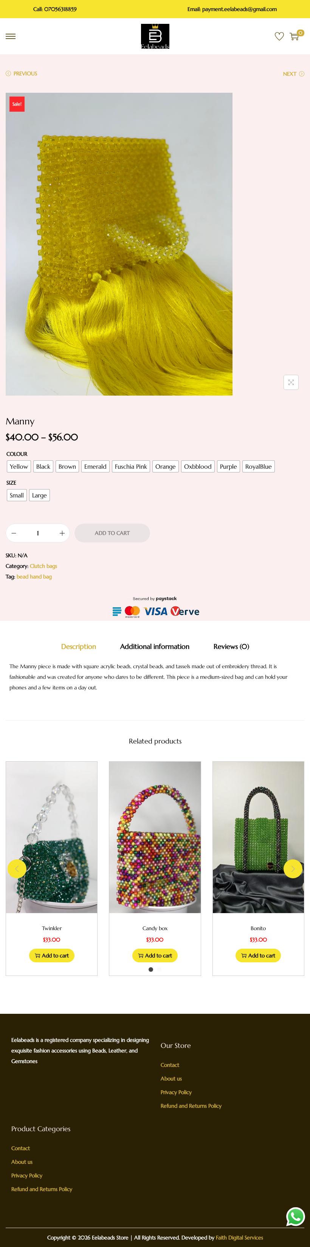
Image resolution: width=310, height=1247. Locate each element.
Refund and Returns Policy (191, 1105)
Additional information (154, 646)
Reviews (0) (231, 646)
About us (171, 1078)
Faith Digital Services (238, 1237)
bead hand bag (34, 576)
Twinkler (52, 928)
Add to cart (112, 533)
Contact (170, 1065)
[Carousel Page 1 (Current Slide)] (151, 969)
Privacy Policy (176, 1092)
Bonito (258, 928)
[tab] (78, 646)
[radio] (19, 466)
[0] (294, 36)
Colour (16, 453)
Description (78, 646)
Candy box (155, 928)
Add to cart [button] (55, 955)
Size (11, 482)
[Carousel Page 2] (159, 969)
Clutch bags (43, 566)
